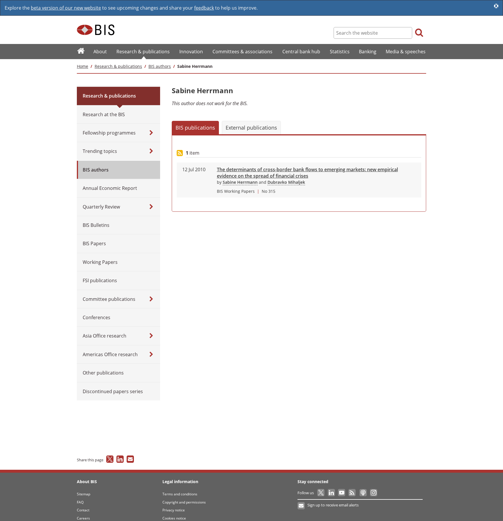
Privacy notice (173, 510)
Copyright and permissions (184, 502)
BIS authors (159, 66)
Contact (83, 510)
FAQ (80, 502)
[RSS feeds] (352, 493)
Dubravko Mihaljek (286, 182)
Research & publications (118, 66)
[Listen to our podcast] (363, 493)
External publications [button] (251, 127)
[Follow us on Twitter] (321, 493)
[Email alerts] (301, 506)
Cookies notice (174, 518)
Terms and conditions (179, 494)
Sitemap (83, 494)
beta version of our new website (66, 8)
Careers (83, 518)
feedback (204, 8)
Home (82, 66)
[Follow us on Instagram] (373, 493)
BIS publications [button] (195, 127)
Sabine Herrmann (240, 182)
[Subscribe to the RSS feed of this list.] (180, 153)
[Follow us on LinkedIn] (332, 493)
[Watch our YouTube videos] (342, 493)
